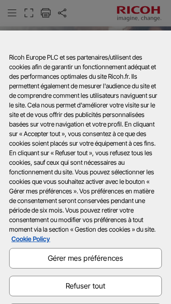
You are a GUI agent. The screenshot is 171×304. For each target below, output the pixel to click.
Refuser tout (86, 285)
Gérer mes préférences (85, 258)
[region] (85, 167)
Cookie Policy (30, 239)
